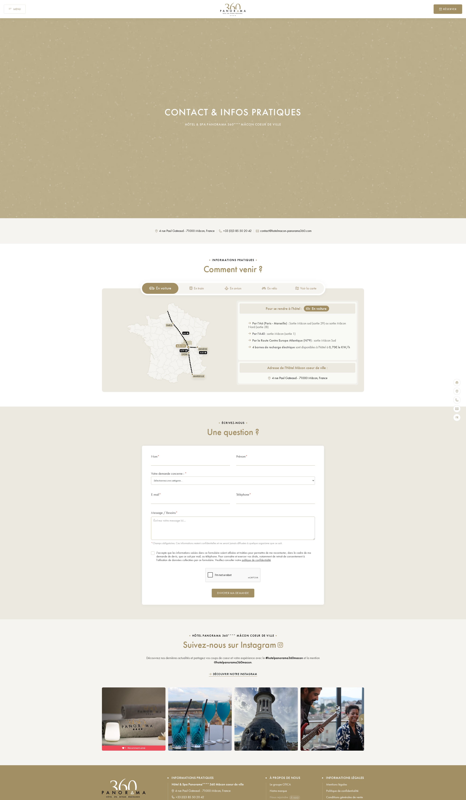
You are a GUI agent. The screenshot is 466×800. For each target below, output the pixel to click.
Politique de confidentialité (342, 791)
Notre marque (278, 791)
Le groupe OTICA (280, 784)
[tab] (160, 288)
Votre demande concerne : (169, 474)
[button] (15, 9)
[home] (233, 9)
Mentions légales (336, 784)
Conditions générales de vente (344, 797)
